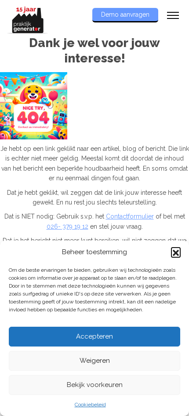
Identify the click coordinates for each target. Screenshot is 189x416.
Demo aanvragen (125, 14)
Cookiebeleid (90, 404)
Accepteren (94, 336)
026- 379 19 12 (67, 226)
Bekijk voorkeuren (95, 385)
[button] (175, 252)
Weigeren (95, 361)
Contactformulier (130, 216)
